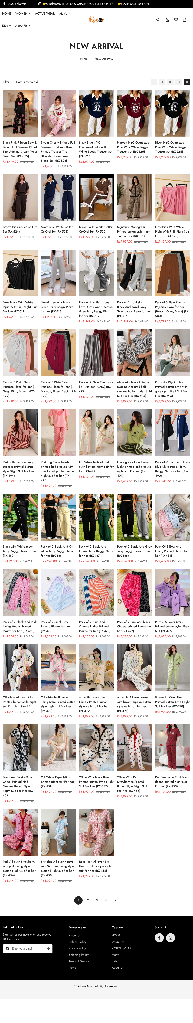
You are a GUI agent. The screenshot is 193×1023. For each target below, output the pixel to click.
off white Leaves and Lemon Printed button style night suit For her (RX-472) (94, 704)
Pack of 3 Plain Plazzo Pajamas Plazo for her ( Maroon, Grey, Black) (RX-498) (58, 389)
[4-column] (178, 82)
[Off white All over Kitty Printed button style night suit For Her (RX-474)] (20, 667)
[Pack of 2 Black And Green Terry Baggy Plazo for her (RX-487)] (96, 517)
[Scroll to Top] (185, 1002)
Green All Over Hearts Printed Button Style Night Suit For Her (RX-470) (172, 702)
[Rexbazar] (96, 19)
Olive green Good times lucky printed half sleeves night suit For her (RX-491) (134, 469)
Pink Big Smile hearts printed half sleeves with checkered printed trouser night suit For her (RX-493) (58, 471)
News (72, 967)
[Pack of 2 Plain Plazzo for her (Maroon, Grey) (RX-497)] (96, 352)
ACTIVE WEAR (45, 13)
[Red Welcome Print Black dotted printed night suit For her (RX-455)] (172, 747)
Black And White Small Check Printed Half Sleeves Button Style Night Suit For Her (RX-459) (18, 786)
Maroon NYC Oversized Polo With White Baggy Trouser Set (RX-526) (133, 147)
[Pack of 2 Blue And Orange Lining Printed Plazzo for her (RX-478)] (96, 592)
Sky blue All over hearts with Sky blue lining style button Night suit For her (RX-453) (57, 868)
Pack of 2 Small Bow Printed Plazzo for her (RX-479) (55, 626)
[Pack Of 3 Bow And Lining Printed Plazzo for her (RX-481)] (172, 517)
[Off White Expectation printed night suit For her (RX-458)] (58, 747)
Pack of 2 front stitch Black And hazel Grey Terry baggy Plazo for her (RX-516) (134, 309)
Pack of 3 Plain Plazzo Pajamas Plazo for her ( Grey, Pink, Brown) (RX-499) (18, 389)
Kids (114, 961)
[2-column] (162, 82)
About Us (21, 25)
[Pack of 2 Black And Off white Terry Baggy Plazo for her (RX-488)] (58, 517)
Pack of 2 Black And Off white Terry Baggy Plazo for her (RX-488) (57, 551)
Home (83, 59)
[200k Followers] (159, 937)
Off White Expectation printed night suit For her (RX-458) (57, 781)
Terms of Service (79, 961)
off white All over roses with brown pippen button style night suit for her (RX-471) (134, 704)
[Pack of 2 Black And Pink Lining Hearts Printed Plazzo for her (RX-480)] (20, 592)
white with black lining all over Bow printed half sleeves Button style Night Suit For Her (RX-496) (134, 389)
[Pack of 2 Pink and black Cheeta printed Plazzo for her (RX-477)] (134, 592)
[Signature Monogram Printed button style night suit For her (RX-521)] (134, 197)
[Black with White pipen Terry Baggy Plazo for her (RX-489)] (20, 517)
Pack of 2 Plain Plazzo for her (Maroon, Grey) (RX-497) (96, 386)
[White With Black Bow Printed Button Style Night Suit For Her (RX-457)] (96, 747)
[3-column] (170, 82)
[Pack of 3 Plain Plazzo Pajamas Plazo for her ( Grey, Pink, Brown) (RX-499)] (20, 352)
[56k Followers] (170, 937)
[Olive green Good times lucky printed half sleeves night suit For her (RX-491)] (134, 432)
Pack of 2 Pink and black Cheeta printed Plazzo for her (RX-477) (134, 626)
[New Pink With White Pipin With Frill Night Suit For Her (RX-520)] (172, 197)
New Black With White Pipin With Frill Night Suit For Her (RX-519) (20, 307)
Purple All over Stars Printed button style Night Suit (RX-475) (172, 626)
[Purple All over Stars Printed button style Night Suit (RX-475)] (172, 592)
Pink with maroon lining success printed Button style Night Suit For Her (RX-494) (18, 469)
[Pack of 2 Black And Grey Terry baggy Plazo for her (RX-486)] (134, 517)
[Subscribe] (48, 948)
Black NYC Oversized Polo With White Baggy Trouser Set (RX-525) (170, 147)
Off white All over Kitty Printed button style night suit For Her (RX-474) (19, 702)
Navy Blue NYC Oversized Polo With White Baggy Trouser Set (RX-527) (95, 149)
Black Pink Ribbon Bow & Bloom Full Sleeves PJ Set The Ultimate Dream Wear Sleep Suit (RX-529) (20, 149)
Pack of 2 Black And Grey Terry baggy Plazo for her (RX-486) (134, 551)
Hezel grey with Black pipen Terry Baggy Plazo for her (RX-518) (57, 307)
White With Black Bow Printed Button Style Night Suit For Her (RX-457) (96, 781)
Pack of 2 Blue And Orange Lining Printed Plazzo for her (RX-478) (94, 626)
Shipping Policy (79, 955)
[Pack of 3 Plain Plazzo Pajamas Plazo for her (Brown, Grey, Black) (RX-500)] (172, 273)
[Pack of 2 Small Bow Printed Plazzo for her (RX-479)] (58, 592)
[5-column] (187, 82)
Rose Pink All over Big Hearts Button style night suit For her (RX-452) (95, 866)
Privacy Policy (78, 948)
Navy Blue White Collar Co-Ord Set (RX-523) (57, 229)
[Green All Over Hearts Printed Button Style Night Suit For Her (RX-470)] (172, 667)
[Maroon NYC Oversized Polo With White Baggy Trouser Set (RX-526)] (134, 113)
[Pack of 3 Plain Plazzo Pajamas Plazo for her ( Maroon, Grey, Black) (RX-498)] (58, 352)
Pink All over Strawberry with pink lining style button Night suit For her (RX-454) (19, 868)
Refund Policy (77, 942)
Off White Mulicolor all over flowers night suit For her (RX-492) (96, 466)
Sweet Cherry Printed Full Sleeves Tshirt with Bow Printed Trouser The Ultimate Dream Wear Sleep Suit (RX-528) (58, 151)
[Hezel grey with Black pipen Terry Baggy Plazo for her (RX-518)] (58, 273)
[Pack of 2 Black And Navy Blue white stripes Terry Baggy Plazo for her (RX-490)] (172, 432)
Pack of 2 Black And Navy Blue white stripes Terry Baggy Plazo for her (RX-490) (172, 469)
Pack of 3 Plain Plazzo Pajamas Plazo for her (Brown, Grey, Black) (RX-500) (172, 309)
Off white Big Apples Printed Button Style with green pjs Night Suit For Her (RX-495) (171, 389)
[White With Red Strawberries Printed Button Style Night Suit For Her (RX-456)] (134, 747)
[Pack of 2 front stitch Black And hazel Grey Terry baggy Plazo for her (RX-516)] (134, 273)
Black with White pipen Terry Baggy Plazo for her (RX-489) (20, 551)
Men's (63, 13)
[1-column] (154, 82)
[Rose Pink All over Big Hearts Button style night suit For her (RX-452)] (96, 832)
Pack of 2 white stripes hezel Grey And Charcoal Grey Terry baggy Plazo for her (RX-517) (96, 309)
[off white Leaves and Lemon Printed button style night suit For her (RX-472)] (96, 667)
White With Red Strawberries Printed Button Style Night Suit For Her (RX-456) (132, 784)
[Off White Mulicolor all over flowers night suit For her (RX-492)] (96, 432)
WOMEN (21, 13)
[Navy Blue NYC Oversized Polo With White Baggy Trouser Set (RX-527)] (96, 113)
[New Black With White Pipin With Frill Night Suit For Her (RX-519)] (20, 273)
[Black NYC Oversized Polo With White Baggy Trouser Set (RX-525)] (172, 113)
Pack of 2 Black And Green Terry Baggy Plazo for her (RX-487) (96, 551)
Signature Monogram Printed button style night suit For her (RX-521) (133, 231)
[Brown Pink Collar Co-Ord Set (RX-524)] (20, 197)
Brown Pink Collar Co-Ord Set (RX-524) (20, 229)
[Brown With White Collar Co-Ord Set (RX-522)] (96, 197)
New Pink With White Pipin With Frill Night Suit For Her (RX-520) (172, 231)
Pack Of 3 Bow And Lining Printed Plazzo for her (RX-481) (171, 551)
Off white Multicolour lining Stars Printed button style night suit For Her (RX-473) (58, 704)
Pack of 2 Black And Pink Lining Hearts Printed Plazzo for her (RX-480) (20, 626)
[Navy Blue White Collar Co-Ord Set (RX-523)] (58, 197)
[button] (184, 19)
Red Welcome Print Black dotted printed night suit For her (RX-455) (172, 781)
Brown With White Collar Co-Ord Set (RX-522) (95, 229)
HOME (116, 935)
